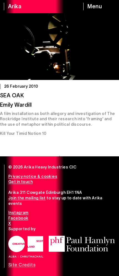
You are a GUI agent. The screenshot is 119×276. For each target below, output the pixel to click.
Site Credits (21, 264)
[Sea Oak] (59, 46)
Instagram (18, 212)
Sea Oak (12, 95)
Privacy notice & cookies (32, 176)
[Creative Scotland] (25, 247)
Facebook (18, 218)
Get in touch (20, 181)
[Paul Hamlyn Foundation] (82, 244)
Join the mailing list (27, 198)
